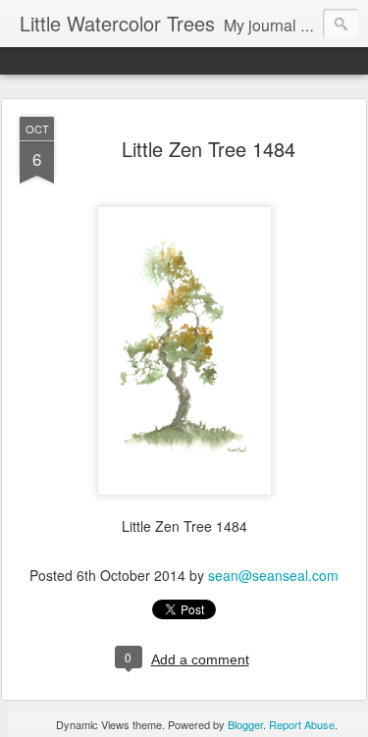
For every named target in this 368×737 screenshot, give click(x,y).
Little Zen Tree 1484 (208, 148)
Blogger (245, 724)
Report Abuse (302, 724)
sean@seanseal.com (273, 575)
